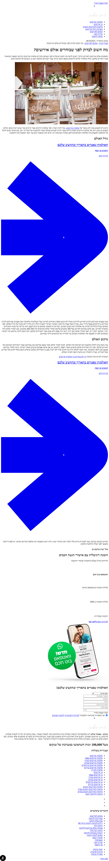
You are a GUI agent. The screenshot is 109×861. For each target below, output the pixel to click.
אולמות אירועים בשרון (94, 760)
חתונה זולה (98, 825)
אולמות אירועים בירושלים (92, 765)
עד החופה (99, 845)
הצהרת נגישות (97, 854)
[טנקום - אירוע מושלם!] (97, 17)
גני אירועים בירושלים (94, 782)
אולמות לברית (97, 770)
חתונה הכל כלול (96, 830)
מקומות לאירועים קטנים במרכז (90, 791)
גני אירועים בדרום (95, 784)
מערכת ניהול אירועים (94, 29)
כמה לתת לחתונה (96, 818)
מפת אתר (104, 859)
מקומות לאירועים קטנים (93, 27)
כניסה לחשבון (97, 36)
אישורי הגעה (97, 837)
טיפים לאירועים (96, 31)
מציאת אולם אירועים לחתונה (91, 828)
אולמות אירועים (96, 22)
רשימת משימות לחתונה (93, 833)
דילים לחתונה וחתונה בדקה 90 (90, 823)
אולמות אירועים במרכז (93, 763)
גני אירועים (98, 24)
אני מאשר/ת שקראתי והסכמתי (78, 715)
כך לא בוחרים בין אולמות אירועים (72, 357)
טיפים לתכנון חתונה (95, 835)
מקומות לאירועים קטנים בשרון (90, 789)
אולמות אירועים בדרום (93, 767)
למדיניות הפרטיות (72, 715)
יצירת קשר (98, 34)
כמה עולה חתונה (96, 821)
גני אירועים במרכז (95, 779)
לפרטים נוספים (98, 622)
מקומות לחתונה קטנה (94, 794)
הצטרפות (99, 840)
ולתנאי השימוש (58, 715)
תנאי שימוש (98, 849)
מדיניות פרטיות (96, 852)
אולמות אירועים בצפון (94, 758)
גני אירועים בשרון (96, 777)
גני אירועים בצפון (96, 775)
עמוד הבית (103, 43)
